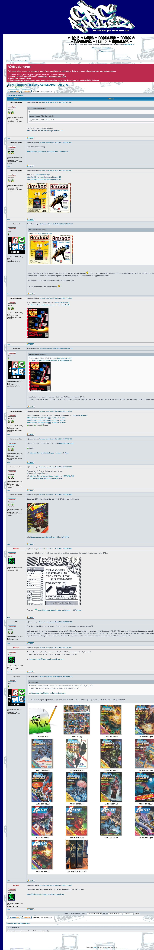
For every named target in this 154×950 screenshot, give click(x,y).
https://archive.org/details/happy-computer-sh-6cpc (46, 420)
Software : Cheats (24, 61)
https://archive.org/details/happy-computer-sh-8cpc (46, 423)
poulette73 (18, 87)
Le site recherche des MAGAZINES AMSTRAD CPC (37, 84)
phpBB (95, 947)
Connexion (97, 48)
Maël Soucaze (108, 949)
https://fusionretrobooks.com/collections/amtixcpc (45, 894)
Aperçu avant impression (15, 95)
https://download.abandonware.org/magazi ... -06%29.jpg (59, 610)
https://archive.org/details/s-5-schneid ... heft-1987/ (49, 537)
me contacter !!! (129, 44)
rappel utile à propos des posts (23, 71)
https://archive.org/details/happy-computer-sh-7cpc (49, 453)
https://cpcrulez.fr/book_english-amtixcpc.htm (46, 659)
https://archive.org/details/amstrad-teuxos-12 (44, 177)
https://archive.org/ (43, 175)
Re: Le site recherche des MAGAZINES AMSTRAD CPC (55, 102)
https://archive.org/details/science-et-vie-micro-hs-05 (50, 305)
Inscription (107, 48)
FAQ (102, 51)
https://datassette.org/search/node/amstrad (46, 478)
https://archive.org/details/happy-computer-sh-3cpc (46, 418)
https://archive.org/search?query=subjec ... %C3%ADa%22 (52, 476)
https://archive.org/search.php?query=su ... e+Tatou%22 (48, 152)
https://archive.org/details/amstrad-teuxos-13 (44, 179)
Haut (8, 138)
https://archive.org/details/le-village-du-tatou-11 (45, 131)
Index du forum (12, 61)
